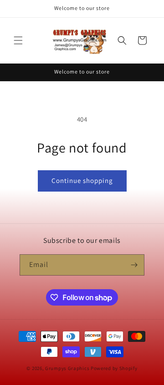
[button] (18, 40)
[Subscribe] (134, 265)
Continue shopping (82, 180)
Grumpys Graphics (67, 368)
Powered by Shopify (114, 368)
